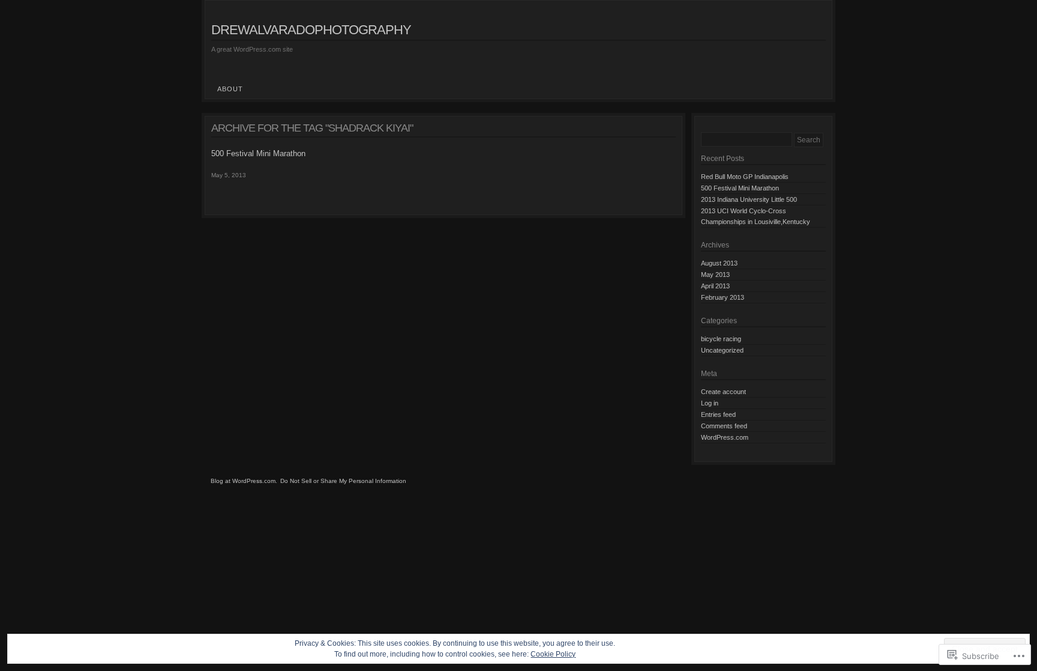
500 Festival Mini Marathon (258, 153)
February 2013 (722, 297)
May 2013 (715, 274)
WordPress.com (724, 437)
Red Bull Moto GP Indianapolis (745, 176)
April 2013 (715, 286)
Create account (723, 391)
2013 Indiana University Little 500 (749, 199)
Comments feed (724, 426)
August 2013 (719, 263)
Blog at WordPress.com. (244, 481)
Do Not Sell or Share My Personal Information (343, 481)
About (230, 89)
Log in (709, 403)
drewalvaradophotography (311, 29)
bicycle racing (721, 338)
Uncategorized (722, 350)
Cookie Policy (553, 654)
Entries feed (718, 414)
